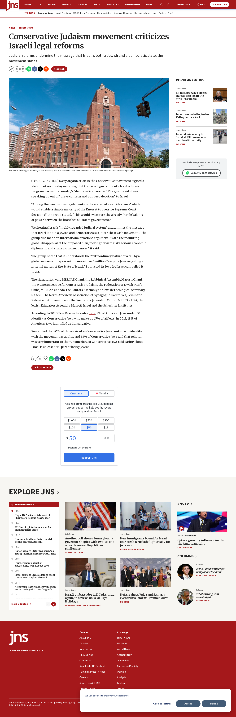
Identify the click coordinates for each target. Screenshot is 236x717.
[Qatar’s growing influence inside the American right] (202, 522)
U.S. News (69, 534)
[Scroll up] (48, 604)
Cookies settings (162, 703)
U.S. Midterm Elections (84, 13)
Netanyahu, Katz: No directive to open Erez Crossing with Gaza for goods (35, 588)
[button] (23, 69)
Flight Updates (104, 13)
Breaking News (24, 504)
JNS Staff (180, 102)
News (12, 28)
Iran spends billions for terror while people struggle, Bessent (34, 540)
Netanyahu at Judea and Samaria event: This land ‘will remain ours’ (144, 596)
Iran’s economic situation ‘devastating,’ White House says (32, 564)
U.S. (40, 4)
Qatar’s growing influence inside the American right (200, 542)
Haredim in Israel (142, 13)
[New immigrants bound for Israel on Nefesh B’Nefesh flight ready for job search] (145, 516)
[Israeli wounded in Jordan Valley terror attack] (220, 116)
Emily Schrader (184, 547)
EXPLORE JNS (32, 492)
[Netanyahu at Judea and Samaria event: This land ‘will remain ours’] (145, 572)
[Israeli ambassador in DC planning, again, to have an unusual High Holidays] (90, 572)
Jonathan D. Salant (75, 552)
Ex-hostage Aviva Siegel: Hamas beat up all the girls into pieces (191, 95)
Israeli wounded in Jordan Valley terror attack (192, 116)
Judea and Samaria (123, 13)
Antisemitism (132, 4)
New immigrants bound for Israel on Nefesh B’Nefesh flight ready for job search (145, 542)
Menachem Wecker (92, 605)
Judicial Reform (42, 367)
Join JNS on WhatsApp (204, 172)
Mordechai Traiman (206, 575)
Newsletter (183, 4)
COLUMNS (185, 556)
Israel (27, 4)
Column (199, 590)
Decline (214, 703)
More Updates (19, 604)
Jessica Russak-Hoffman (132, 549)
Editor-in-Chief (166, 13)
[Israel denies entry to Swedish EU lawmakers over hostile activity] (220, 136)
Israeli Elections (63, 13)
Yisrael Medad (203, 600)
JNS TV (96, 4)
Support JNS (219, 4)
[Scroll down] (53, 604)
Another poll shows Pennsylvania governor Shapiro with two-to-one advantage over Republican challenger (89, 544)
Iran (155, 13)
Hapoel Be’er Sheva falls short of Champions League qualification (32, 516)
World (52, 4)
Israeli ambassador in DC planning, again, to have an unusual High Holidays (90, 598)
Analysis (66, 4)
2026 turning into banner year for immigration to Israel (33, 528)
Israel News (26, 28)
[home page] (12, 5)
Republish (59, 69)
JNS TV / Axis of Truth (186, 535)
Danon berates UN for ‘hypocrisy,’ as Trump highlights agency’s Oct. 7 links (35, 552)
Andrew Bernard (73, 605)
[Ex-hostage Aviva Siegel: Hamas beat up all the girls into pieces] (220, 95)
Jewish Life (113, 4)
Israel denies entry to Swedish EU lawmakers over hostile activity (191, 137)
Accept (188, 703)
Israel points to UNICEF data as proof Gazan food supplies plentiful (35, 576)
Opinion (82, 4)
